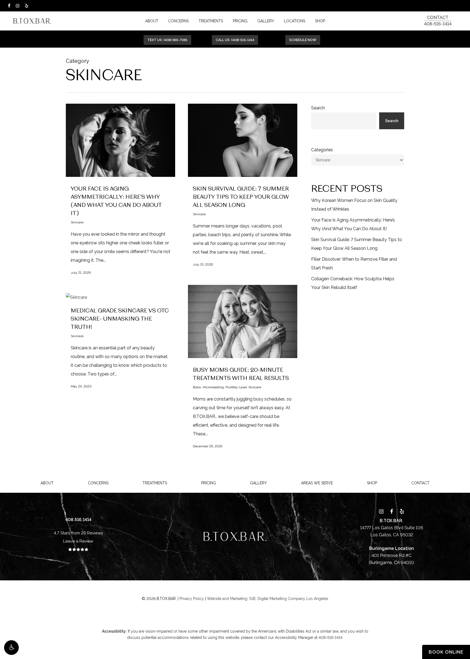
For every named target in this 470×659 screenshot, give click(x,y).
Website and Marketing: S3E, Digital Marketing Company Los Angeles (267, 598)
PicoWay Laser (236, 387)
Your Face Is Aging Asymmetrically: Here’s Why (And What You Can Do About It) (353, 224)
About (47, 483)
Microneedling (213, 387)
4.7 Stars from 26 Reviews (78, 533)
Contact (420, 483)
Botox (197, 387)
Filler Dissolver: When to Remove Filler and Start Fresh (354, 263)
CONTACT (438, 17)
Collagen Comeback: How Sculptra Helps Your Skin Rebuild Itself (352, 283)
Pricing (208, 483)
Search (318, 107)
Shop (372, 483)
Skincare (77, 222)
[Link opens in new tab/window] (381, 511)
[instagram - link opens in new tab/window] (17, 6)
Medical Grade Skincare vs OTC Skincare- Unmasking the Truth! (120, 318)
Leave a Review (78, 541)
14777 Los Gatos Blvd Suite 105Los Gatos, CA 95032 (391, 527)
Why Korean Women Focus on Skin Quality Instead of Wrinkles (354, 205)
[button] (11, 647)
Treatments (155, 483)
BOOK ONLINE (446, 652)
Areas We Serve (317, 483)
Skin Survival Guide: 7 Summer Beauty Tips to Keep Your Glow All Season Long (241, 196)
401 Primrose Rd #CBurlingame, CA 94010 (391, 555)
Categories (322, 149)
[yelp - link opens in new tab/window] (26, 6)
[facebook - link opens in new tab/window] (9, 6)
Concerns (98, 483)
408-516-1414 (438, 23)
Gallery (258, 483)
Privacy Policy (192, 598)
